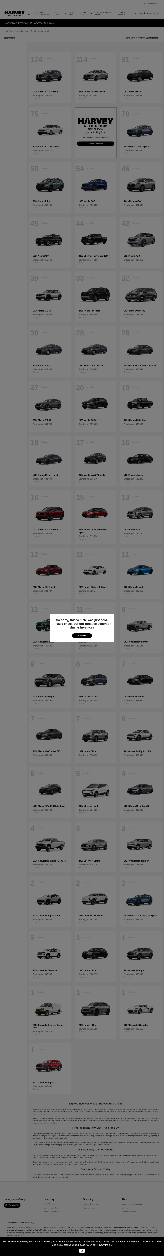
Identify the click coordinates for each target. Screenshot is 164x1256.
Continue (82, 635)
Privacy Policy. (104, 1245)
